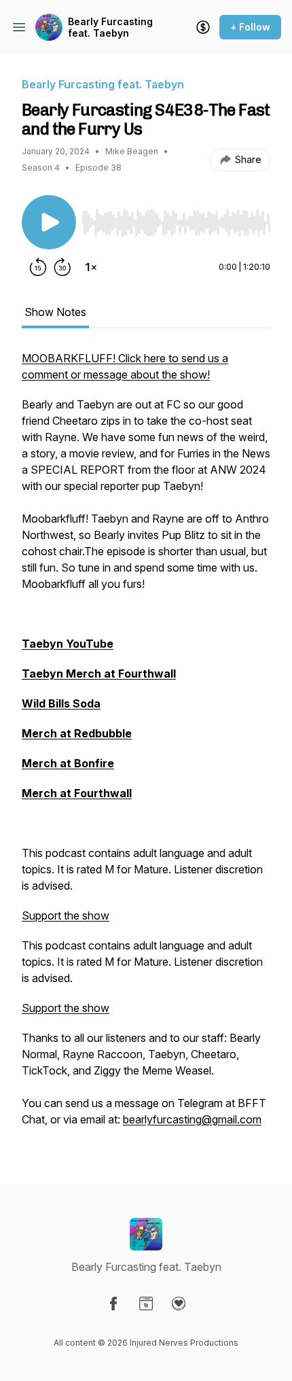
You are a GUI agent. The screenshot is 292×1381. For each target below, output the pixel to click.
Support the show (65, 915)
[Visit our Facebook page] (113, 1303)
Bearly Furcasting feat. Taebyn (110, 27)
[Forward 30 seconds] (62, 267)
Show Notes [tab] (55, 312)
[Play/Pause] (49, 222)
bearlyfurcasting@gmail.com (192, 1119)
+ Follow (250, 27)
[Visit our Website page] (146, 1303)
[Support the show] (203, 27)
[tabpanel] (146, 745)
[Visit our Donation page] (178, 1303)
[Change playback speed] (91, 267)
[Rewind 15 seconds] (38, 267)
